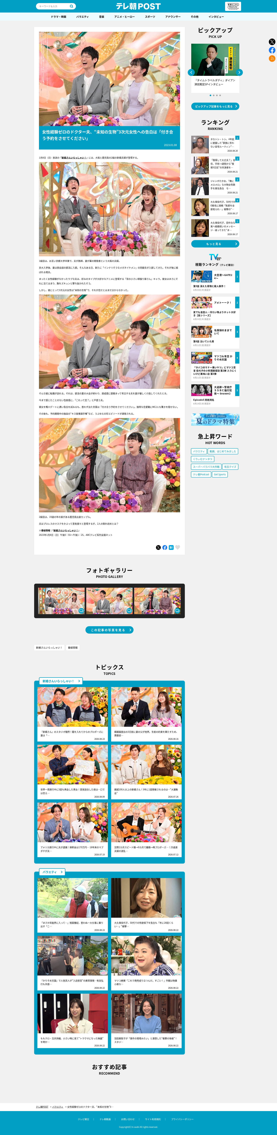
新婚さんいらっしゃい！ (74, 157)
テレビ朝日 (83, 1119)
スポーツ (150, 16)
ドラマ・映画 (58, 16)
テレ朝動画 (105, 1119)
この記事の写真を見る (108, 630)
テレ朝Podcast (201, 474)
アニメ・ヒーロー (124, 16)
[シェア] (164, 547)
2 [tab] (213, 95)
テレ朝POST (138, 6)
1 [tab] (210, 95)
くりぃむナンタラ (202, 459)
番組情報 (73, 647)
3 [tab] (217, 95)
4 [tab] (220, 95)
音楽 (101, 16)
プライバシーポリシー (182, 1119)
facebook (272, 50)
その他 (194, 16)
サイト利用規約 (153, 1119)
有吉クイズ (230, 466)
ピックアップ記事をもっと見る (214, 106)
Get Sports (220, 474)
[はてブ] (171, 547)
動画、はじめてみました (223, 451)
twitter (272, 42)
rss (272, 58)
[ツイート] (158, 547)
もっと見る (214, 244)
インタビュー (216, 16)
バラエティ (82, 16)
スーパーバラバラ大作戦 (206, 466)
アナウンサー (173, 16)
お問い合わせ (128, 1119)
